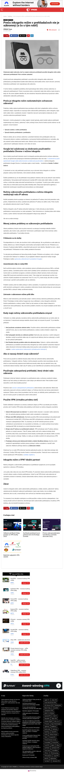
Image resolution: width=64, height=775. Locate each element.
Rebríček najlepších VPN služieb (30, 711)
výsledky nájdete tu (29, 455)
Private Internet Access (50, 739)
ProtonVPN (55, 742)
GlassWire (47, 718)
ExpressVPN (47, 716)
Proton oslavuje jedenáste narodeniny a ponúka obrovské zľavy (51, 534)
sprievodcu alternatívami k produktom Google (28, 259)
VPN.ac (46, 753)
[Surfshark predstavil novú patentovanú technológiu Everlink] (32, 520)
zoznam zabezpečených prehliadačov (23, 388)
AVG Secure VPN (48, 705)
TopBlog (10, 16)
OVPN (46, 734)
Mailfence (53, 726)
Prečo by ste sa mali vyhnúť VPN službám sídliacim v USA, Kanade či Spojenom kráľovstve (31, 747)
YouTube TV (47, 761)
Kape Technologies (56, 724)
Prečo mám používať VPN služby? (31, 727)
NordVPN (54, 731)
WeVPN (46, 758)
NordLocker (47, 729)
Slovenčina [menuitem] (33, 770)
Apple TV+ (47, 700)
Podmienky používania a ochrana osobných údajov (31, 766)
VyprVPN (56, 755)
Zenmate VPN (56, 761)
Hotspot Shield (48, 721)
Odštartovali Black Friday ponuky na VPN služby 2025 (11, 534)
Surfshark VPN (55, 747)
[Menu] (2, 10)
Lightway (46, 726)
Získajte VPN (25, 583)
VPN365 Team (7, 29)
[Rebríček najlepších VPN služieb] (12, 542)
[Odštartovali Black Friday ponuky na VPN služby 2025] (12, 520)
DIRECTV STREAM (49, 713)
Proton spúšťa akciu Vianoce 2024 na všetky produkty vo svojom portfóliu (31, 737)
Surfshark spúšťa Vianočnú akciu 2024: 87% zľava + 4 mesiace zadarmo (31, 742)
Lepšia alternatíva (24, 642)
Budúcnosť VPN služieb (28, 755)
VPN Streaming (54, 753)
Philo (45, 737)
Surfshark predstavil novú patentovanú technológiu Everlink (31, 534)
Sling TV (58, 745)
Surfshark (47, 747)
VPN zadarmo (48, 755)
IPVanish (46, 724)
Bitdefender (58, 705)
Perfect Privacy (53, 734)
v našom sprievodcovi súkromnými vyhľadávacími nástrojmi (28, 349)
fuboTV (55, 716)
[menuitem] (32, 771)
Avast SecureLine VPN (50, 702)
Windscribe (53, 758)
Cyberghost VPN (48, 710)
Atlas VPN (54, 700)
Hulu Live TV (57, 721)
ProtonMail (47, 742)
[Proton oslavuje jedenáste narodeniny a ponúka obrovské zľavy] (51, 520)
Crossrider (55, 708)
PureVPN (46, 745)
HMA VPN (54, 718)
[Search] (61, 10)
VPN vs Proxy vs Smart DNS (29, 757)
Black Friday (47, 708)
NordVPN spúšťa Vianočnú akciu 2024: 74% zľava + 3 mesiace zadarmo (30, 731)
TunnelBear (55, 750)
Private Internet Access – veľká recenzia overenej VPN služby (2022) (19, 650)
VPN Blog (11, 20)
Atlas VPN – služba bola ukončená (20, 640)
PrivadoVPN (52, 737)
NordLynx (55, 729)
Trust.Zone (47, 750)
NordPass (47, 731)
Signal (52, 745)
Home (4, 16)
